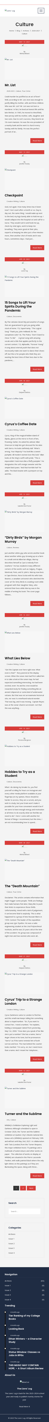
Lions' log (24, 271)
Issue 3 (11, 1248)
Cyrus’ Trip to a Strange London (23, 1001)
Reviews (16, 547)
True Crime (26, 91)
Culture (18, 91)
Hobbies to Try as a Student (20, 774)
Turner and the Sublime (23, 1114)
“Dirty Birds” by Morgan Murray (23, 539)
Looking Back (16, 1328)
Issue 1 (11, 1239)
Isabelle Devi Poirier (24, 506)
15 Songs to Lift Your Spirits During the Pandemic (20, 306)
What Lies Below (17, 658)
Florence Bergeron (24, 740)
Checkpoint (14, 195)
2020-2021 (11, 91)
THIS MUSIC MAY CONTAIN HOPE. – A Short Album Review (26, 1367)
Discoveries (17, 316)
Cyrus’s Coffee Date (21, 424)
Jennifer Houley (24, 164)
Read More (37, 140)
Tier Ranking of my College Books (24, 1317)
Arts (8, 1120)
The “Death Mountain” (22, 886)
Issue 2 (11, 1243)
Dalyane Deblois (24, 392)
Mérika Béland (24, 54)
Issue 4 (11, 1253)
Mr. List (10, 85)
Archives (11, 1234)
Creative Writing (12, 201)
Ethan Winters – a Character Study (25, 1340)
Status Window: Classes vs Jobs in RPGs (24, 1354)
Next (31, 1188)
